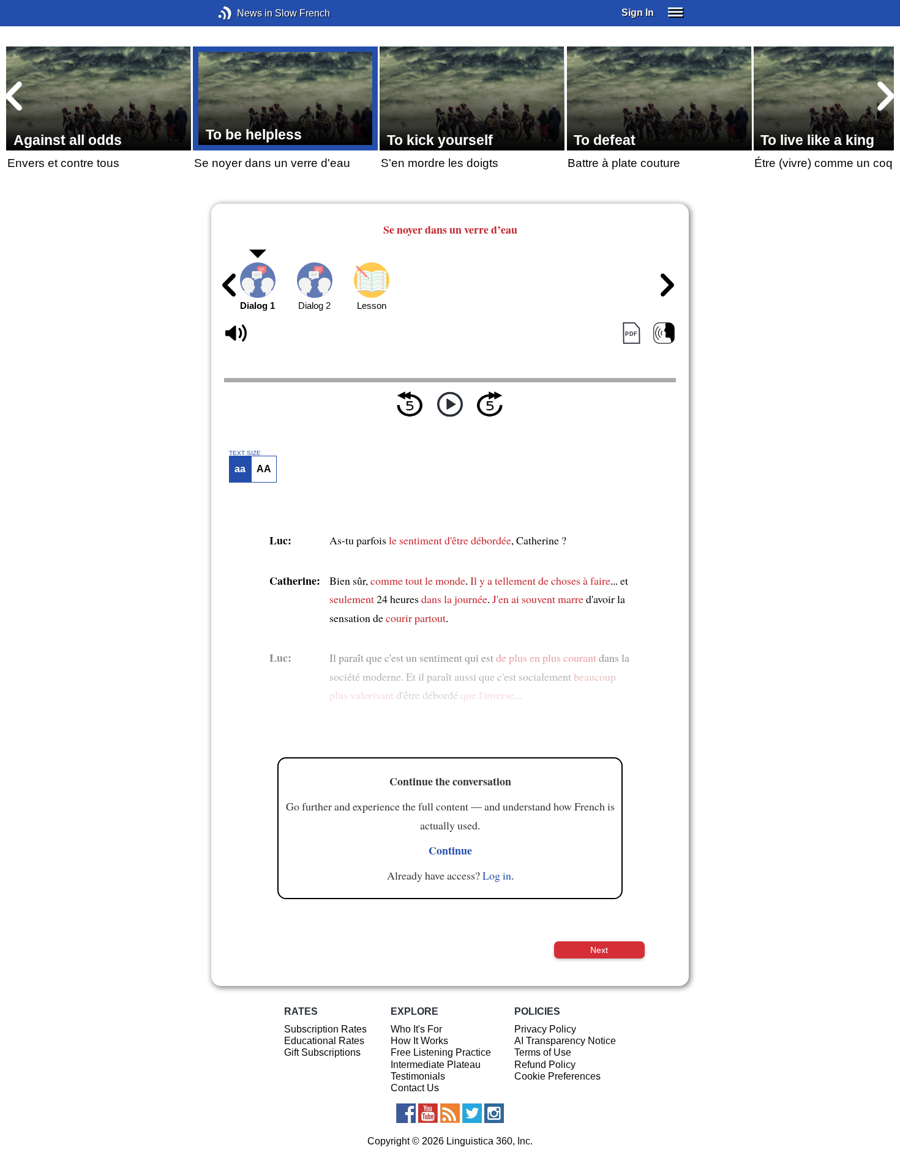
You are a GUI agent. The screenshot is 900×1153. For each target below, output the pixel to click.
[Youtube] (428, 1113)
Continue (450, 850)
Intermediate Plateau (436, 1064)
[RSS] (450, 1113)
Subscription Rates (325, 1029)
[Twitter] (472, 1113)
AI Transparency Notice (565, 1041)
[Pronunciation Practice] (664, 333)
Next (599, 950)
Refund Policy (545, 1064)
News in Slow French (243, 13)
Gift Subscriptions (322, 1052)
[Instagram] (494, 1113)
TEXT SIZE (245, 453)
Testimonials (418, 1076)
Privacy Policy (545, 1029)
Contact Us (415, 1088)
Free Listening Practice (441, 1052)
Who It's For (416, 1029)
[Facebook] (406, 1113)
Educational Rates (324, 1041)
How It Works (419, 1041)
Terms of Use (542, 1052)
